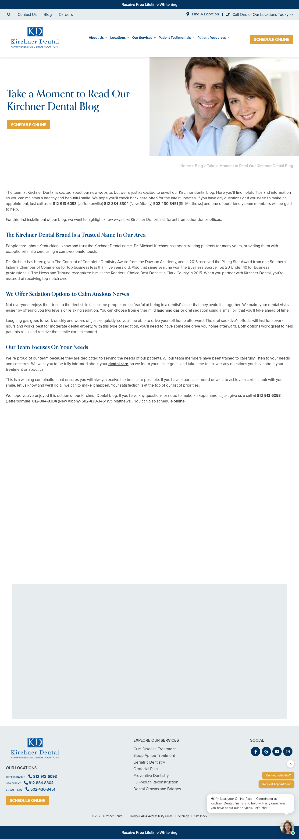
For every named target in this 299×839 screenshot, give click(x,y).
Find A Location (205, 14)
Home (185, 166)
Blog (48, 15)
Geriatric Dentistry (149, 762)
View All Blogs (149, 578)
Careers (66, 15)
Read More (20, 558)
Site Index (200, 816)
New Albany (13, 783)
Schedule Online (271, 39)
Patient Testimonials (175, 37)
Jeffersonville (15, 777)
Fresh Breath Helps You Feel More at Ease (150, 545)
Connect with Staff (278, 775)
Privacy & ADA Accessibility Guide (150, 816)
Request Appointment (276, 784)
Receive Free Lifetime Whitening (149, 4)
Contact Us (27, 15)
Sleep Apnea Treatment (154, 755)
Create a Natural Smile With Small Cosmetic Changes (52, 545)
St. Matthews (14, 790)
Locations (118, 37)
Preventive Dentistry (151, 776)
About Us (96, 37)
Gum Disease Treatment (154, 749)
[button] (255, 751)
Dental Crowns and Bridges (157, 789)
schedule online (171, 401)
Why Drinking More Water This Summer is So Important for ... (247, 545)
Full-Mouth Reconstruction (155, 782)
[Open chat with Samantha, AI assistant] (287, 827)
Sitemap (183, 816)
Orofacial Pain (145, 769)
